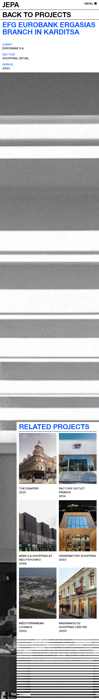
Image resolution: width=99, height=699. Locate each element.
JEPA (10, 4)
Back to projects (36, 14)
